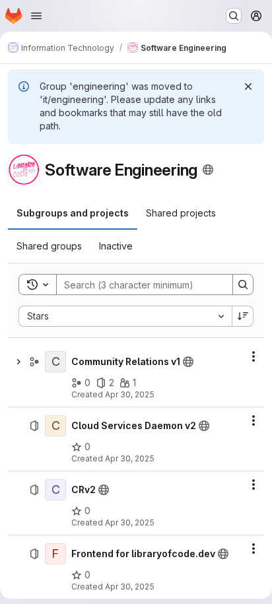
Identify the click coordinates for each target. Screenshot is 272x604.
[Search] (243, 284)
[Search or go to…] (234, 16)
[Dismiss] (248, 86)
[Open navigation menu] (36, 15)
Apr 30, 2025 (129, 394)
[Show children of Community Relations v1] (18, 361)
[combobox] (125, 316)
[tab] (72, 213)
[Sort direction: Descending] (243, 316)
